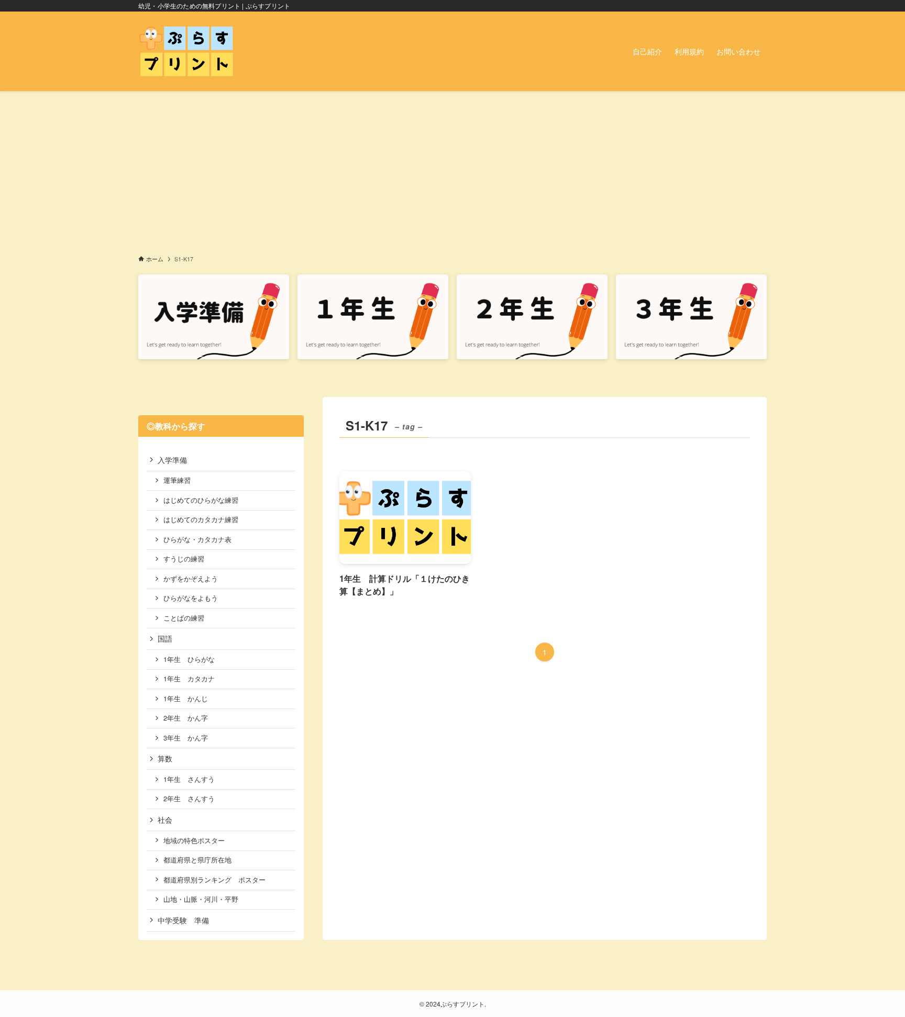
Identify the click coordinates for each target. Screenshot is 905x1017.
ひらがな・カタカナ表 (197, 539)
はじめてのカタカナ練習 (200, 519)
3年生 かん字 (185, 738)
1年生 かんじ (185, 698)
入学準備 (172, 460)
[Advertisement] (452, 169)
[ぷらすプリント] (186, 51)
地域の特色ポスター (194, 840)
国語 (165, 638)
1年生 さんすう (189, 779)
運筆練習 (177, 480)
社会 (165, 819)
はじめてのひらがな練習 (200, 500)
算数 (165, 758)
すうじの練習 (183, 558)
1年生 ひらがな (189, 659)
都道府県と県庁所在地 (197, 860)
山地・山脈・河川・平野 (200, 899)
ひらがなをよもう (190, 598)
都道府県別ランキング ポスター (214, 880)
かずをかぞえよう (190, 578)
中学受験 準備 (183, 920)
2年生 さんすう (189, 798)
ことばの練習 (183, 618)
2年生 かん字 (185, 718)
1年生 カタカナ (189, 678)
